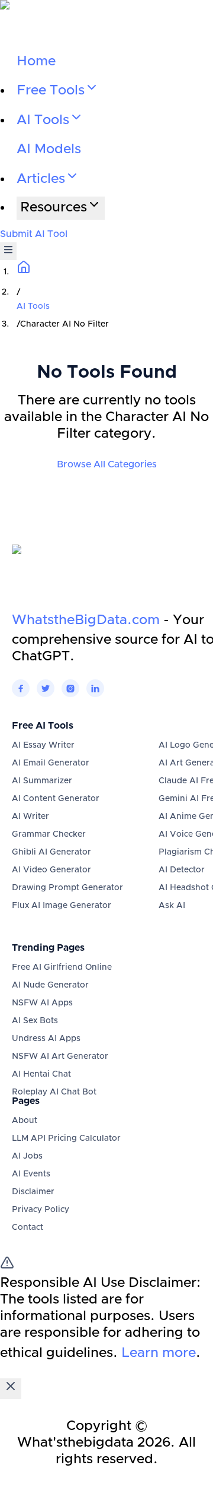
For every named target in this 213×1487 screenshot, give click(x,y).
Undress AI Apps (46, 1038)
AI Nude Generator (50, 985)
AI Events (31, 1174)
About (24, 1120)
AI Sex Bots (35, 1021)
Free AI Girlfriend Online (62, 967)
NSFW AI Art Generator (60, 1056)
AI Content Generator (55, 799)
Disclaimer (33, 1192)
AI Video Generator (51, 870)
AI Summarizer (42, 781)
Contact (27, 1227)
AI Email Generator (50, 763)
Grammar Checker (49, 834)
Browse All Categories (107, 464)
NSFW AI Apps (42, 1003)
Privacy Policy (40, 1210)
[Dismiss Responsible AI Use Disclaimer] (10, 1388)
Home (36, 61)
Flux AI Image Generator (61, 905)
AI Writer (30, 816)
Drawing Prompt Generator (67, 888)
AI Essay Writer (43, 745)
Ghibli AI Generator (51, 852)
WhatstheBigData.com (86, 620)
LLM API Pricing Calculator (66, 1138)
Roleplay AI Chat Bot (54, 1092)
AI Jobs (27, 1156)
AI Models (49, 149)
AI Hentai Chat (41, 1074)
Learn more (158, 1353)
